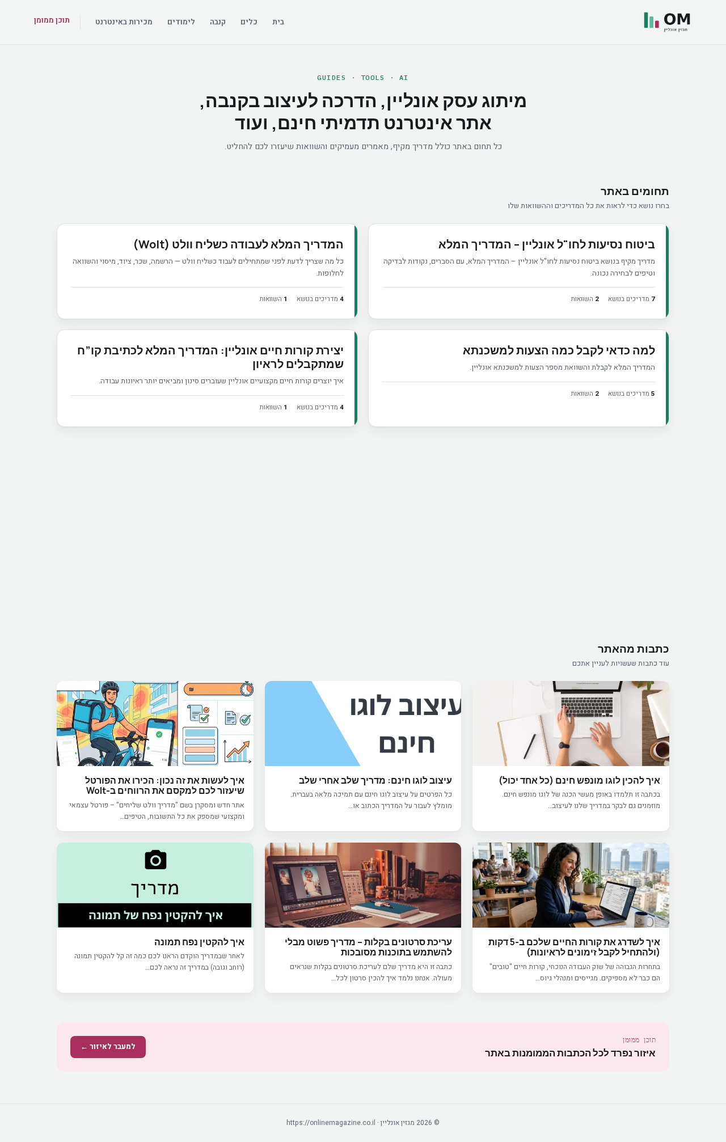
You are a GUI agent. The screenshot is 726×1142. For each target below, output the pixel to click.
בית (278, 22)
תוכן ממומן (52, 20)
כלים (249, 22)
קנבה (218, 22)
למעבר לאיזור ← (108, 1046)
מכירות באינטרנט (124, 22)
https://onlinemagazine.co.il (330, 1123)
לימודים (181, 22)
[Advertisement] (363, 535)
